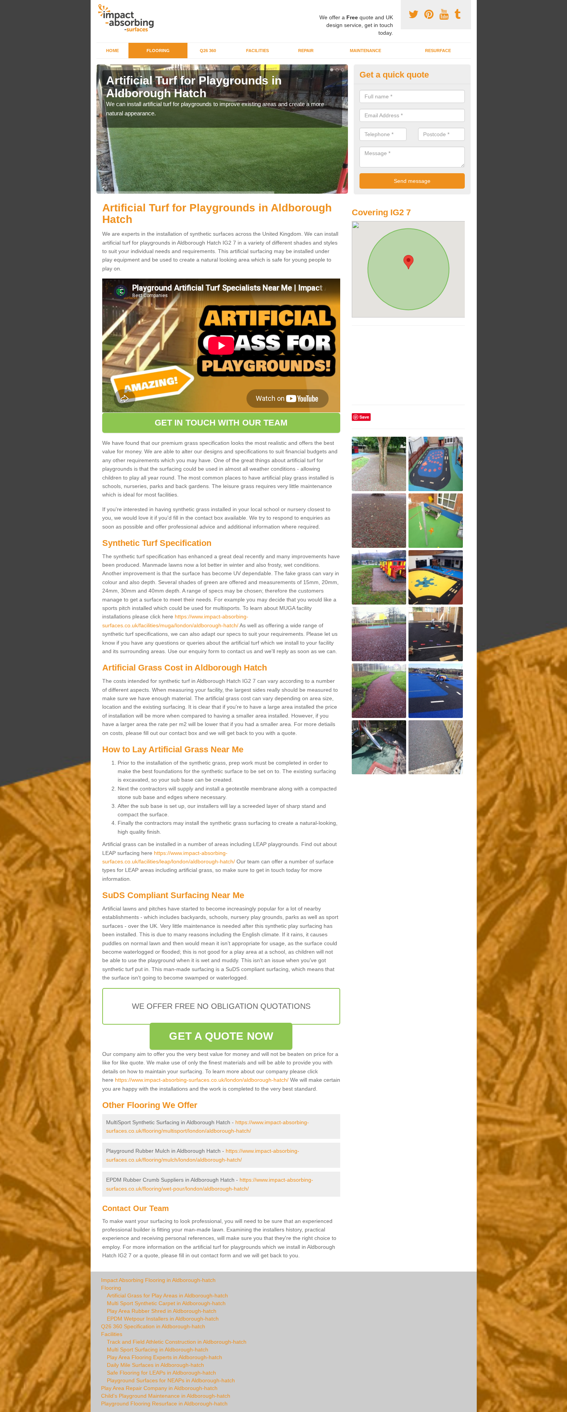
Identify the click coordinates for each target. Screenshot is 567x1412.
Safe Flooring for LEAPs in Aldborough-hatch (161, 1373)
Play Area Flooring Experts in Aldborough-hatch (164, 1357)
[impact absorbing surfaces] (128, 18)
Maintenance (365, 50)
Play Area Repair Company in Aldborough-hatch (159, 1388)
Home (112, 50)
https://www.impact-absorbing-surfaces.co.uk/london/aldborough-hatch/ (202, 1080)
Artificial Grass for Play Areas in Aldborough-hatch (167, 1295)
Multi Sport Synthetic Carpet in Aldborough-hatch (166, 1303)
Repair (306, 50)
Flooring (158, 50)
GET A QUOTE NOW (221, 1036)
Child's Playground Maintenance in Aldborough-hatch (165, 1396)
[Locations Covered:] (99, 6)
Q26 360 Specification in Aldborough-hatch (153, 1326)
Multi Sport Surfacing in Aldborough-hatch (157, 1349)
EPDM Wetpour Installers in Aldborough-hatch (163, 1319)
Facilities (257, 50)
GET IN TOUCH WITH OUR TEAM (221, 422)
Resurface (438, 50)
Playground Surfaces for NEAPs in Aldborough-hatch (171, 1380)
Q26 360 (208, 50)
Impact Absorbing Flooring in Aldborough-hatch (158, 1280)
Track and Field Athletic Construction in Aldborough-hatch (176, 1342)
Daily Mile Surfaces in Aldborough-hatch (155, 1365)
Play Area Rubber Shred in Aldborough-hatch (161, 1311)
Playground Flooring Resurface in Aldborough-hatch (164, 1403)
